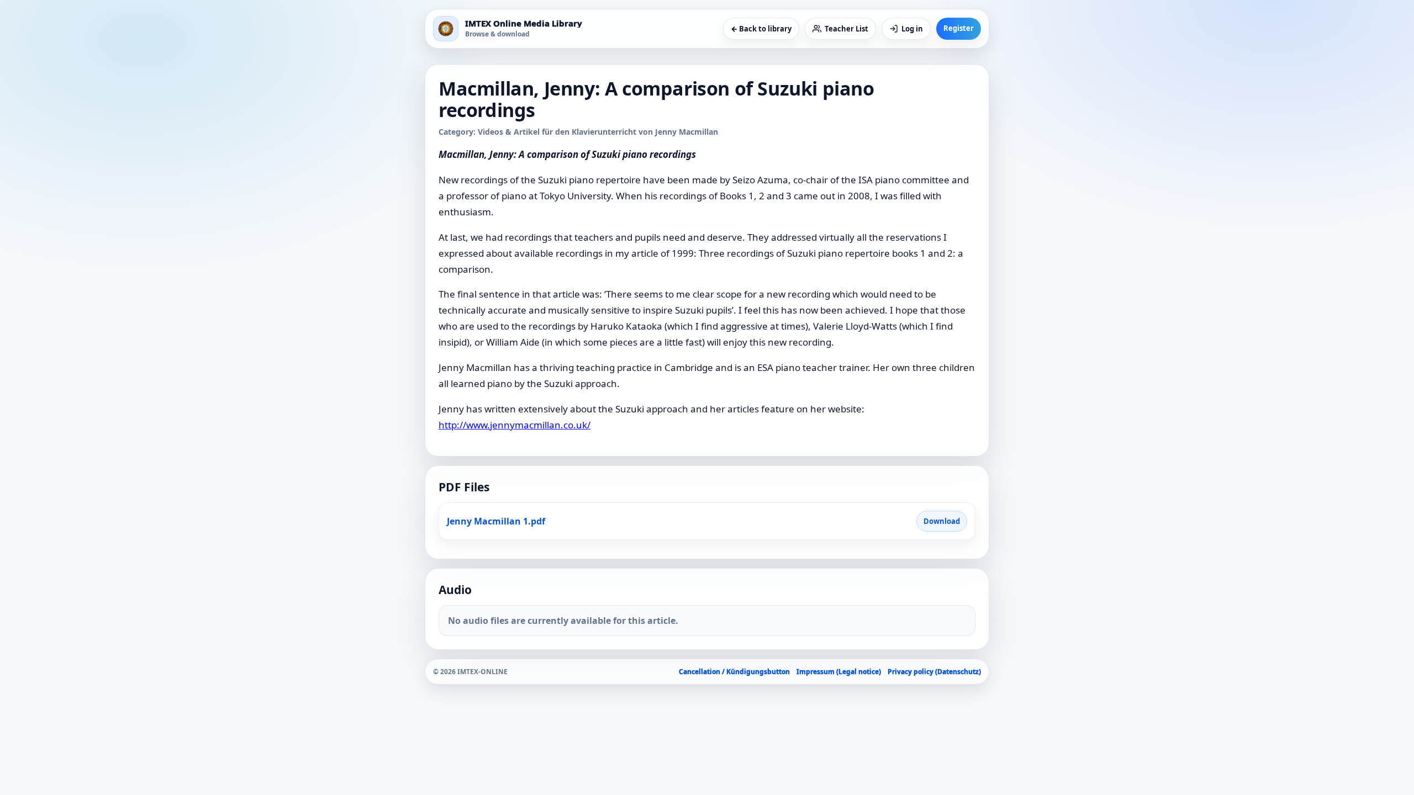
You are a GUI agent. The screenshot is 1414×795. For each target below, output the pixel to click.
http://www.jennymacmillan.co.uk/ (514, 424)
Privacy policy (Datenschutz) (934, 671)
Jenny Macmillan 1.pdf (496, 521)
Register (958, 28)
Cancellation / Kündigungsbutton (734, 671)
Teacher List (846, 29)
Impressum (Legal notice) (838, 671)
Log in (912, 29)
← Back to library (761, 29)
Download (942, 521)
